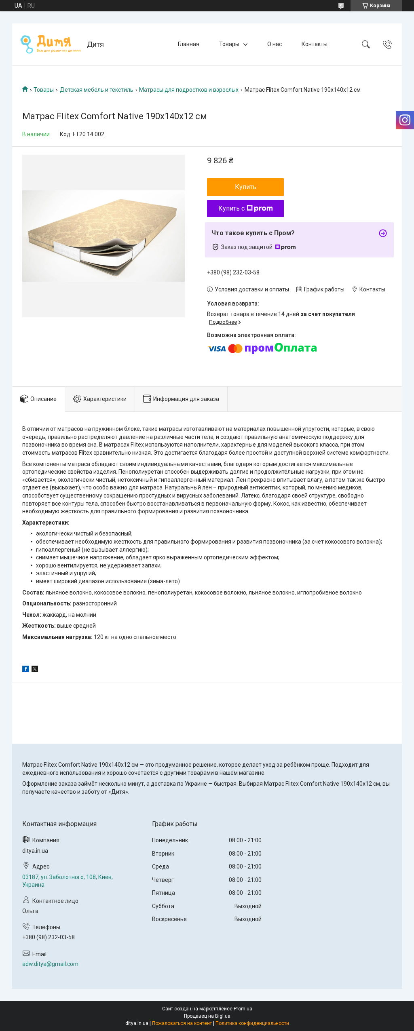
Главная (188, 44)
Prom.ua (243, 1009)
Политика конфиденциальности (252, 1023)
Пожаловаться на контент (182, 1023)
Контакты (314, 44)
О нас (274, 44)
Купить (245, 187)
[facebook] (25, 670)
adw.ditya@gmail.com (50, 964)
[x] (35, 670)
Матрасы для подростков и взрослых (189, 89)
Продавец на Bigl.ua (207, 1016)
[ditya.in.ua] (50, 44)
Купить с (231, 208)
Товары (229, 44)
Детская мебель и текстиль (96, 89)
